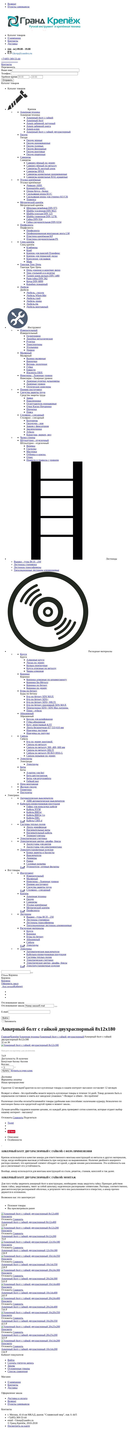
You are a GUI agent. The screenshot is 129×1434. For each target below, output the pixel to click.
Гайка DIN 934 (34, 219)
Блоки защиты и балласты (40, 852)
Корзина (5, 980)
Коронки (25, 674)
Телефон (5, 73)
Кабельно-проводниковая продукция (40, 803)
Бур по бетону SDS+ (37, 699)
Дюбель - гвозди (35, 292)
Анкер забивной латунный (40, 123)
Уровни (30, 350)
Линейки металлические (39, 338)
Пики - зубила (34, 710)
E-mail (4, 1011)
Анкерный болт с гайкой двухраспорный (48, 131)
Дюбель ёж (32, 304)
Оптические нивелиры (38, 386)
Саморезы (25, 157)
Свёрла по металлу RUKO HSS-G (44, 753)
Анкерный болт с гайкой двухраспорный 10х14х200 (29, 1349)
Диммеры (31, 858)
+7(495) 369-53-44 (10, 58)
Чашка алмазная (35, 671)
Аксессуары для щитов (38, 844)
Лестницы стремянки (25, 564)
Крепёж (24, 893)
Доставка (12, 1387)
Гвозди (24, 134)
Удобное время (9, 76)
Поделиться (30, 1117)
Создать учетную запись (21, 1363)
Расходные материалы (32, 928)
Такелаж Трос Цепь (30, 264)
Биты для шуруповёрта (38, 778)
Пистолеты (26, 792)
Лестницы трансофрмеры (27, 567)
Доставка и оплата (17, 1398)
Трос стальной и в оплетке (40, 273)
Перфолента (26, 225)
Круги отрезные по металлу (41, 668)
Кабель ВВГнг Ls (35, 815)
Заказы (11, 1365)
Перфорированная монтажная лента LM (48, 233)
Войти (5, 1018)
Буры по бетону (28, 690)
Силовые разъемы (36, 863)
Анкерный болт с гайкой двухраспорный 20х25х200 (29, 1335)
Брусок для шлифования (39, 719)
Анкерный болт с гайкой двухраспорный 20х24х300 (29, 1278)
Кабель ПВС (33, 817)
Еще (22, 821)
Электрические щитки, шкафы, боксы (40, 841)
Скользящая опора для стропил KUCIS (47, 196)
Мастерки (31, 451)
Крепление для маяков (38, 258)
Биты (23, 767)
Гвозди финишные (36, 148)
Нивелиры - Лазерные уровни (36, 375)
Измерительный (28, 330)
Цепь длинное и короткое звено (43, 270)
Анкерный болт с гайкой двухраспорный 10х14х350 (29, 1264)
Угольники (32, 347)
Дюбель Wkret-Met (36, 295)
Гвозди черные (34, 140)
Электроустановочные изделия (36, 849)
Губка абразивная (35, 722)
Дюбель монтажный (37, 306)
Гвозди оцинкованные (38, 143)
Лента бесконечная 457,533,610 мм (45, 727)
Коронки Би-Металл (37, 682)
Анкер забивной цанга (38, 126)
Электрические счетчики (33, 838)
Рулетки (30, 341)
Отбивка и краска (36, 454)
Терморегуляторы (35, 835)
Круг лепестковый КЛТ (39, 724)
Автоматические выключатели (36, 798)
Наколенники (33, 400)
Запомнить (10, 1021)
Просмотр (6, 1216)
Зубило (30, 431)
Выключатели (33, 855)
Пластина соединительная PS (42, 239)
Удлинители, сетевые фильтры (42, 866)
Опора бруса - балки (37, 191)
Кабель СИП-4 (34, 820)
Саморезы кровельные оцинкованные (46, 174)
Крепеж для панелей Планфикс (43, 253)
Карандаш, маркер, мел (38, 434)
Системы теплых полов (32, 824)
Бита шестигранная (37, 775)
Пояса (29, 412)
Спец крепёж (27, 241)
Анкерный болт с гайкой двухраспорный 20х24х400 (29, 1306)
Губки (29, 367)
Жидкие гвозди (28, 786)
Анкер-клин (32, 129)
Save (13, 1131)
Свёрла (24, 736)
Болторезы (32, 420)
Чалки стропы (27, 437)
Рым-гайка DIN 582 (37, 278)
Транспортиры (34, 344)
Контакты (6, 64)
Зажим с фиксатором (37, 426)
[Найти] (31, 972)
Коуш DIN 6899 (34, 281)
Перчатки (31, 409)
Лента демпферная (36, 827)
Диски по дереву (35, 662)
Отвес (29, 457)
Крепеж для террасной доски (42, 256)
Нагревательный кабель (39, 832)
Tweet (11, 1123)
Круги (23, 654)
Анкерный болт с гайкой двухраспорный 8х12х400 (28, 1222)
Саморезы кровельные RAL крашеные (47, 177)
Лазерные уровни (35, 384)
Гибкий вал (32, 781)
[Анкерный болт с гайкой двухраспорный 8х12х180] (30, 1045)
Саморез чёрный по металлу (41, 165)
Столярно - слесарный (32, 415)
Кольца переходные (37, 665)
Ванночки (31, 361)
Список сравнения (18, 1371)
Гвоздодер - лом (34, 423)
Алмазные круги (35, 659)
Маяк (29, 261)
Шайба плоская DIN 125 (39, 213)
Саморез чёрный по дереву (40, 162)
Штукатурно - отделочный (34, 440)
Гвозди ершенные (35, 154)
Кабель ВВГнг (34, 812)
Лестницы (25, 914)
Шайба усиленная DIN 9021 (41, 210)
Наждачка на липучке (38, 733)
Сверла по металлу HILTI (40, 750)
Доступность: (8, 1058)
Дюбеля (24, 287)
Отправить (8, 80)
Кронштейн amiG (36, 188)
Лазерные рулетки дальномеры (43, 381)
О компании (14, 1382)
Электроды (26, 758)
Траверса (31, 199)
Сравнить (18, 1117)
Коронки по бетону (36, 685)
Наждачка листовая (36, 730)
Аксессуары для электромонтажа (44, 846)
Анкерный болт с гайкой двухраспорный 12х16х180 (29, 1250)
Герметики (26, 789)
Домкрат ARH (34, 185)
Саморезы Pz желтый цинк (40, 168)
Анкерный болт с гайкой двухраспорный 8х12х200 (28, 1236)
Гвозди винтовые (35, 151)
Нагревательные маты (38, 830)
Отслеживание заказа (12, 1005)
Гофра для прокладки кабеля (41, 806)
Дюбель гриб (33, 298)
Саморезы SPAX (35, 171)
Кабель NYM (33, 809)
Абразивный (27, 713)
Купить (6, 1071)
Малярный (26, 352)
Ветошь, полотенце (36, 364)
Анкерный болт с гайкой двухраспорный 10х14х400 (29, 1292)
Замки (29, 398)
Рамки (29, 861)
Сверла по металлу (36, 744)
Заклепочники (34, 429)
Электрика (26, 948)
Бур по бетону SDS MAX (40, 696)
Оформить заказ (9, 983)
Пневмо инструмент (31, 389)
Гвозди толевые (35, 146)
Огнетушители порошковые (41, 403)
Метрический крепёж (31, 202)
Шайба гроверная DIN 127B (41, 216)
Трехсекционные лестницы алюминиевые (36, 570)
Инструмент (26, 873)
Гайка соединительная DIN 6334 (43, 222)
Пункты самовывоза (18, 6)
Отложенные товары (19, 1368)
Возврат (12, 4)
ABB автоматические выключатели (45, 801)
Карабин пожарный (37, 284)
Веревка (30, 446)
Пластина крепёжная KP (39, 236)
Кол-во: (5, 1064)
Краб (29, 250)
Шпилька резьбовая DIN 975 (41, 208)
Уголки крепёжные (30, 179)
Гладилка (31, 448)
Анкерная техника (30, 112)
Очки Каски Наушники (39, 406)
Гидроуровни (33, 336)
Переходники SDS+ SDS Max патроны (47, 707)
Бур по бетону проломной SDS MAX (46, 705)
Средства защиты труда (32, 392)
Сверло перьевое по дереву (41, 755)
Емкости (31, 369)
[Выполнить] (56, 1006)
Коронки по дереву (36, 688)
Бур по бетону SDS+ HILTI (41, 702)
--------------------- (9, 61)
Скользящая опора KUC (39, 194)
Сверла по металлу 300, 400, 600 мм (45, 747)
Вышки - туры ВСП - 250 (27, 561)
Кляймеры (32, 247)
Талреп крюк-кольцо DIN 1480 (42, 275)
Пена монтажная (29, 784)
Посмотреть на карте (19, 1426)
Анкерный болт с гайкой (39, 117)
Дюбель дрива (34, 301)
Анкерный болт (34, 120)
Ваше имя (6, 70)
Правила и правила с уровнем (42, 460)
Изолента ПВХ (34, 372)
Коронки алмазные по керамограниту (46, 679)
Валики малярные (36, 358)
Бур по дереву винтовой (39, 741)
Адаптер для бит (35, 772)
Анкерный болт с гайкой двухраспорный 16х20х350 (29, 1321)
